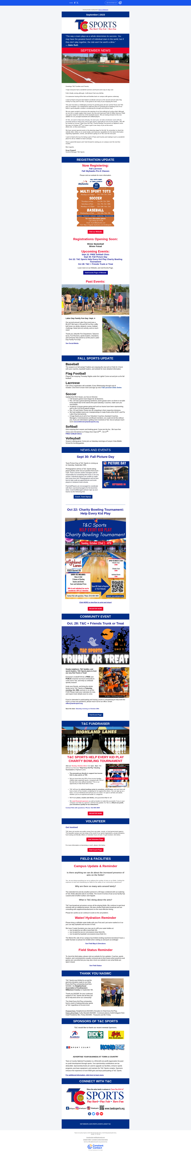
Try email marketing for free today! (95, 1150)
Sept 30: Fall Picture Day (95, 257)
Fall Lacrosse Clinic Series (112, 387)
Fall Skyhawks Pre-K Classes (95, 171)
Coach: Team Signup (83, 497)
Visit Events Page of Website (95, 273)
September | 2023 (95, 14)
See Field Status (95, 965)
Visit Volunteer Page (95, 839)
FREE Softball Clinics (74, 434)
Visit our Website (95, 232)
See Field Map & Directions (95, 943)
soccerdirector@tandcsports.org (86, 422)
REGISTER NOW (95, 609)
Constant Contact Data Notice (100, 1139)
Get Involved (72, 827)
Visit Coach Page (95, 850)
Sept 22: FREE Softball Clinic (95, 254)
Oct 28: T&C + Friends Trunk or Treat (95, 264)
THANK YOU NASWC (95, 973)
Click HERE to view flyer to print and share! (95, 602)
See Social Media (72, 343)
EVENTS (100, 1124)
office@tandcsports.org (94, 1142)
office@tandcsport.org (74, 703)
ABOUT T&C (107, 1124)
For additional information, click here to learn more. (85, 1075)
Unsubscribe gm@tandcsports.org (95, 1137)
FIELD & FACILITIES (95, 858)
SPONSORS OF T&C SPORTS (95, 1021)
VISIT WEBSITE (84, 1124)
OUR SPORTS (93, 1124)
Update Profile (87, 1139)
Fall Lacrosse (95, 169)
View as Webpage (103, 9)
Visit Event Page (95, 715)
